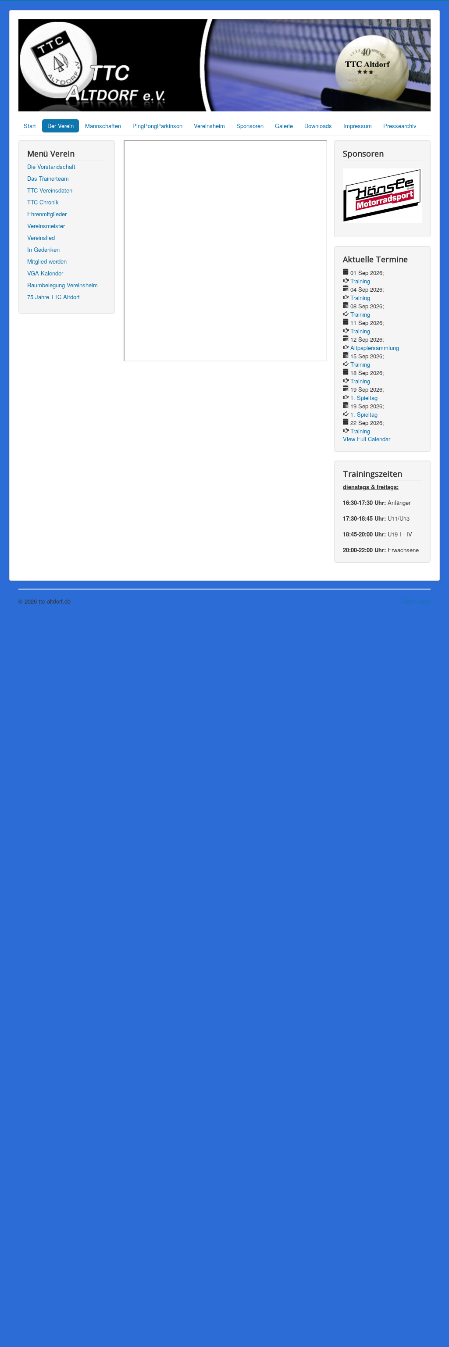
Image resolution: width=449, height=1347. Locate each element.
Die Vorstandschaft (51, 166)
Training (360, 281)
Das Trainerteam (48, 178)
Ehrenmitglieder (47, 214)
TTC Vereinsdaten (49, 190)
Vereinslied (41, 237)
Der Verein (60, 125)
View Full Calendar (366, 439)
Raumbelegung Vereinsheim (62, 285)
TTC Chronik (43, 202)
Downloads (318, 125)
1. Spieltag (364, 397)
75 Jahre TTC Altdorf (53, 297)
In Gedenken (43, 249)
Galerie (284, 125)
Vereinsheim (209, 125)
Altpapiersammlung (374, 347)
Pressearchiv (400, 125)
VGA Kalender (45, 273)
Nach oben (417, 601)
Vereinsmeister (46, 226)
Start (30, 125)
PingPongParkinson (157, 125)
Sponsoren (250, 125)
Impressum (357, 125)
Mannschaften (103, 125)
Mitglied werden (47, 261)
